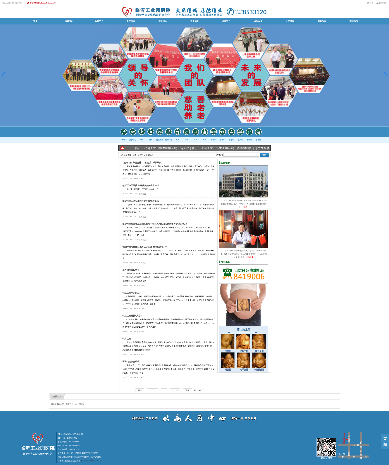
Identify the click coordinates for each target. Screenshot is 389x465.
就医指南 (322, 21)
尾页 (187, 390)
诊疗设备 (258, 21)
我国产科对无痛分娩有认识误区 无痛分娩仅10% (145, 247)
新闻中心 (99, 21)
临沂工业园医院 (57, 404)
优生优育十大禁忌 (130, 293)
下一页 (175, 390)
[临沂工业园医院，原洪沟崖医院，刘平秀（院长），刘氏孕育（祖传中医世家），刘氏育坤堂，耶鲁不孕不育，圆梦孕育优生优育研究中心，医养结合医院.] (194, 12)
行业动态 (149, 155)
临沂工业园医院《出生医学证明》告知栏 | (140, 148)
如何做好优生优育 (130, 270)
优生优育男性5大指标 (132, 316)
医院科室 (131, 21)
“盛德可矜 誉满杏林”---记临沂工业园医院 (142, 162)
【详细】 (245, 207)
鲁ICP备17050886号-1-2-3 (91, 461)
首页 (371, 3)
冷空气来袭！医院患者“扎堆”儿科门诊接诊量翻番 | (266, 148)
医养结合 (226, 21)
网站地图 (383, 3)
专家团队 (162, 21)
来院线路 (353, 21)
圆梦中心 (69, 404)
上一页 (152, 390)
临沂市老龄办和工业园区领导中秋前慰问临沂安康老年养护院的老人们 (155, 224)
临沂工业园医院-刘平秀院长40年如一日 (140, 185)
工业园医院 (67, 21)
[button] (4, 75)
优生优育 (194, 21)
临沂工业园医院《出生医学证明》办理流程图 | (200, 148)
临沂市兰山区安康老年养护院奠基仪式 (140, 201)
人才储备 (290, 21)
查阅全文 (142, 178)
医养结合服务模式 (130, 361)
